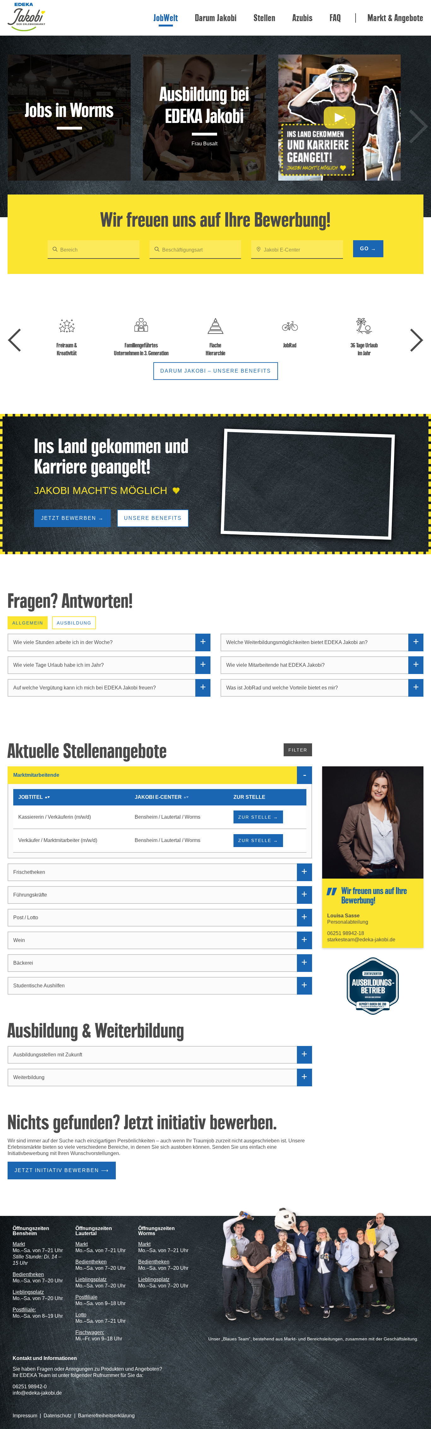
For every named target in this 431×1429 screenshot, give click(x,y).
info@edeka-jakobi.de (37, 1393)
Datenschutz (58, 1415)
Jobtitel (30, 797)
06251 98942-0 (30, 1386)
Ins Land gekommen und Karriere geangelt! (111, 456)
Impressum (25, 1415)
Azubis (302, 18)
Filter (297, 749)
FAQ (335, 18)
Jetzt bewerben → (72, 518)
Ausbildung (74, 622)
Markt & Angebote (395, 18)
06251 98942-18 (345, 933)
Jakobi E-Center (158, 797)
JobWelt (166, 18)
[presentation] (418, 126)
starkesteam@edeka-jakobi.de (361, 939)
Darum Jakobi (216, 18)
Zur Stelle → (258, 817)
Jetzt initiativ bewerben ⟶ (62, 1170)
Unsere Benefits (153, 518)
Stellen (264, 18)
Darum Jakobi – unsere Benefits (215, 371)
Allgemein (27, 622)
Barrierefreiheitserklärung (106, 1415)
